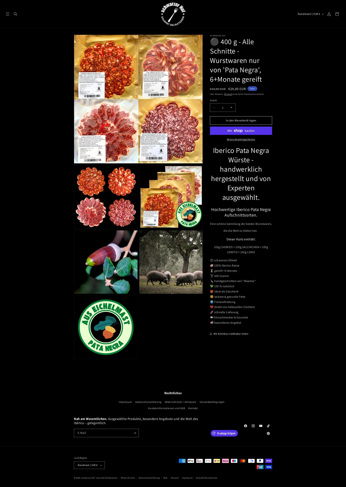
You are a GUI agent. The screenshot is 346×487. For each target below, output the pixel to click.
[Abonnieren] (135, 433)
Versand (228, 94)
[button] (8, 14)
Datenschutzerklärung (148, 401)
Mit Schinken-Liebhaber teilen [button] (231, 333)
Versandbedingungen (212, 401)
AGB (165, 478)
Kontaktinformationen (206, 478)
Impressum (125, 401)
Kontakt (193, 408)
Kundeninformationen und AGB (166, 408)
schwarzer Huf (88, 478)
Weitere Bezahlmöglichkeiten (241, 139)
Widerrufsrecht (128, 478)
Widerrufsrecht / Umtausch (180, 401)
